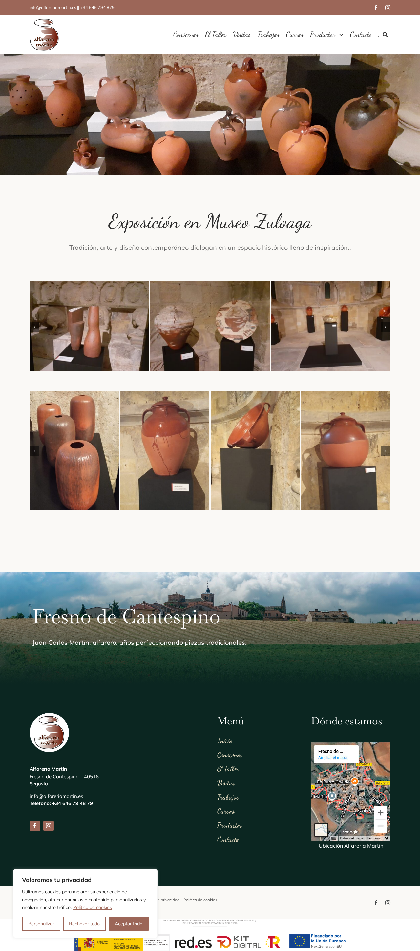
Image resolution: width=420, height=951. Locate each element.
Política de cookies (92, 907)
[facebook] (376, 7)
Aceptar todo (128, 924)
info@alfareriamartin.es (56, 796)
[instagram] (387, 7)
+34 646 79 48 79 (72, 804)
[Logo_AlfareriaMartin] (44, 21)
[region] (85, 903)
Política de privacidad (160, 900)
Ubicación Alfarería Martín (351, 846)
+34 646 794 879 (97, 7)
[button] (34, 327)
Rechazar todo (84, 924)
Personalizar (41, 924)
